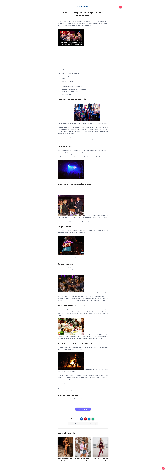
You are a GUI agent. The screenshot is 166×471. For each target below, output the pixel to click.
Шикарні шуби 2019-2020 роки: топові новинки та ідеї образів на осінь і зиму (100, 460)
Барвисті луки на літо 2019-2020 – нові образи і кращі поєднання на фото (82, 460)
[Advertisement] (83, 58)
